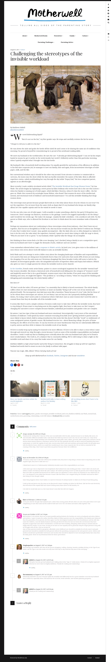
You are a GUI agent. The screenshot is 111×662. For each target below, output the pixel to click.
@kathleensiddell (17, 130)
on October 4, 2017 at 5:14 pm (38, 514)
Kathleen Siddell (74, 414)
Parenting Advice (67, 42)
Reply (49, 434)
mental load (92, 414)
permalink (66, 416)
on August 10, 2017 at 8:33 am (44, 560)
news (21, 416)
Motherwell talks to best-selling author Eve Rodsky (53, 400)
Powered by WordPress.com (18, 658)
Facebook (49, 356)
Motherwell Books (40, 36)
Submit (97, 658)
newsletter (81, 356)
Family (72, 36)
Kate (24, 500)
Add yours (32, 426)
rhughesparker (28, 545)
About (24, 36)
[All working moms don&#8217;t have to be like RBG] (85, 389)
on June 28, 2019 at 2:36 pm (36, 434)
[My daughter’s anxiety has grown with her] (108, 40)
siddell (31, 560)
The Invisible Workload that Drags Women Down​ (71, 186)
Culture (85, 36)
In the (16, 269)
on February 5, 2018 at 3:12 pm (36, 500)
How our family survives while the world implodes (23, 400)
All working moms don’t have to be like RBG (84, 400)
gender (32, 414)
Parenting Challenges (45, 42)
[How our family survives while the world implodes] (24, 389)
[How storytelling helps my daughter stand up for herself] (108, 37)
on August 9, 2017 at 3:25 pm (42, 574)
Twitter (56, 356)
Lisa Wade (83, 414)
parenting (27, 416)
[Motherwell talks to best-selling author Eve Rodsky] (55, 389)
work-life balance (46, 416)
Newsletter (58, 36)
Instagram (64, 356)
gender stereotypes (41, 414)
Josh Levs (65, 414)
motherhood (14, 416)
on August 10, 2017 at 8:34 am (44, 589)
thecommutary (28, 574)
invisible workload (55, 414)
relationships (35, 416)
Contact (89, 658)
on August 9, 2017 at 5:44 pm (42, 545)
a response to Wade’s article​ (50, 247)
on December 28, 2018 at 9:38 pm (38, 457)
